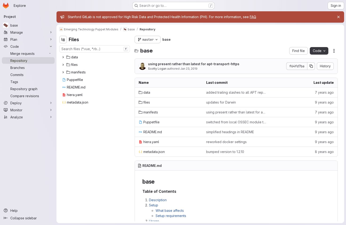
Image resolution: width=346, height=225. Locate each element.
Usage (154, 221)
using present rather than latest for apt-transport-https (193, 64)
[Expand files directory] (63, 65)
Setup (153, 205)
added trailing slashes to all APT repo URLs (236, 92)
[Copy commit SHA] (311, 66)
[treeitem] (95, 57)
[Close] (338, 17)
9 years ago (324, 102)
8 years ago (324, 152)
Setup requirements (171, 216)
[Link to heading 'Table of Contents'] (178, 191)
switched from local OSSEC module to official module (236, 122)
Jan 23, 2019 (188, 68)
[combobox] (94, 48)
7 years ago (324, 92)
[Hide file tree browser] (63, 39)
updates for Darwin (221, 102)
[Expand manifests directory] (63, 72)
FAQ (253, 17)
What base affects (170, 211)
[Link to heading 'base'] (158, 181)
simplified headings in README (230, 132)
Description (158, 200)
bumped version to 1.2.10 (225, 152)
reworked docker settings (226, 142)
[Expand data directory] (63, 57)
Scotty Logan (157, 68)
